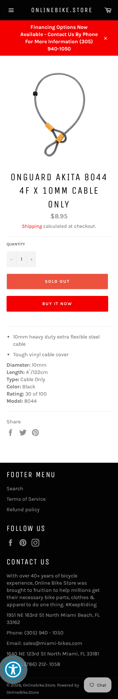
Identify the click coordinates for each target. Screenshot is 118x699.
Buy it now (57, 303)
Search (15, 488)
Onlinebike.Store (59, 10)
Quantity (16, 244)
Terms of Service (26, 499)
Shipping (32, 226)
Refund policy (23, 509)
